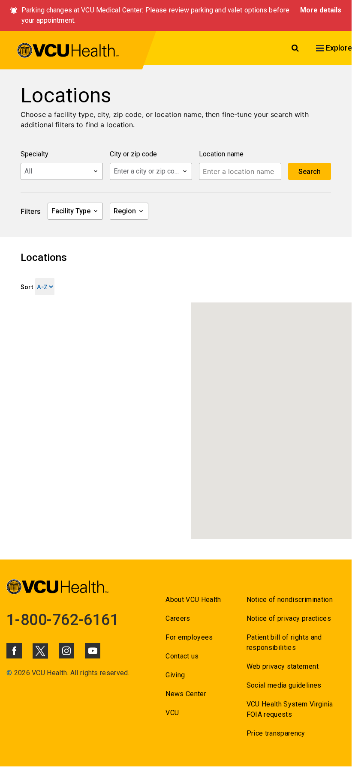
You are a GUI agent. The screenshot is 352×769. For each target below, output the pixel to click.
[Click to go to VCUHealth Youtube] (92, 650)
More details (320, 10)
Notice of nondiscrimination (290, 599)
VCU (172, 713)
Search (309, 172)
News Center (185, 694)
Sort (27, 287)
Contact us (182, 656)
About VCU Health (193, 599)
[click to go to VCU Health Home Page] (68, 51)
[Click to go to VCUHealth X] (40, 650)
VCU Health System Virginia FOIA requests (290, 709)
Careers (177, 618)
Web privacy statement (283, 666)
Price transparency (276, 733)
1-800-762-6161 (62, 620)
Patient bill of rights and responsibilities (284, 642)
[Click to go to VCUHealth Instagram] (66, 650)
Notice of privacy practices (289, 618)
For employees (189, 637)
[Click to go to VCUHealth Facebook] (14, 650)
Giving (175, 675)
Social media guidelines (284, 685)
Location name (221, 154)
